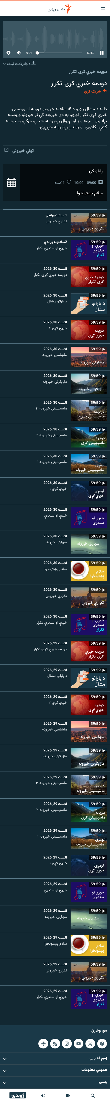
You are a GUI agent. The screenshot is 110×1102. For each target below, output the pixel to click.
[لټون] (93, 1095)
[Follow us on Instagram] (67, 1043)
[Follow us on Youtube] (78, 1043)
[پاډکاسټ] (43, 1043)
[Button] (95, 93)
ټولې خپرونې (23, 151)
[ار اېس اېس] (55, 1043)
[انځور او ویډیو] (68, 1095)
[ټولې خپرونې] (43, 1095)
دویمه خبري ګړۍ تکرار (88, 72)
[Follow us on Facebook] (102, 1043)
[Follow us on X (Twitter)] (90, 1043)
